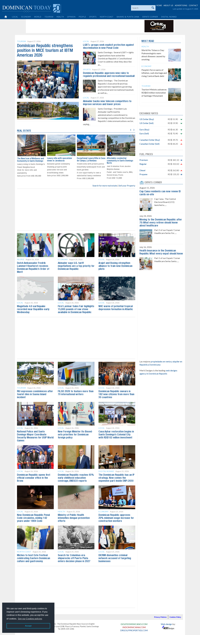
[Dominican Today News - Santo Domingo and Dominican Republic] (31, 8)
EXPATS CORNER (153, 182)
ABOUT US (168, 5)
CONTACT (193, 5)
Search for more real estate (105, 185)
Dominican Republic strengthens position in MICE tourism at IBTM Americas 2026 (45, 50)
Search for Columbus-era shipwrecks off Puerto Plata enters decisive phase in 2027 (74, 558)
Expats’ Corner (150, 16)
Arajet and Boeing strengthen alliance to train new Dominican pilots (115, 266)
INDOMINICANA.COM (134, 627)
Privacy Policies (160, 617)
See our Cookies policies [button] (30, 619)
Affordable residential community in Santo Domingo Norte (120, 160)
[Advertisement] (76, 26)
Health (60, 16)
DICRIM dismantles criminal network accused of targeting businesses (115, 558)
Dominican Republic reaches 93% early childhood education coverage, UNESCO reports (76, 478)
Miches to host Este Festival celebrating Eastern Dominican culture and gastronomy (33, 558)
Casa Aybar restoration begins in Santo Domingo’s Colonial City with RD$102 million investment (116, 434)
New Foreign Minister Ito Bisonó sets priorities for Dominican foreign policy (75, 434)
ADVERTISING (181, 5)
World (37, 16)
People (82, 16)
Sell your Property (127, 185)
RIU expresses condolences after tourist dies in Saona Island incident (35, 394)
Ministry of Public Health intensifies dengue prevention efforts (74, 518)
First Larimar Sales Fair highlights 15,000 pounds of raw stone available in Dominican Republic (76, 309)
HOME (159, 5)
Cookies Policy (175, 617)
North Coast (106, 16)
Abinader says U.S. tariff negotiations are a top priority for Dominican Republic (76, 266)
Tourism (48, 16)
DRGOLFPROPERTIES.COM (134, 630)
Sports (92, 16)
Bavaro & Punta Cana (128, 16)
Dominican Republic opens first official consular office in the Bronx (33, 478)
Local (15, 16)
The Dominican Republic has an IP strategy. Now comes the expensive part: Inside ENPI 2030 (116, 478)
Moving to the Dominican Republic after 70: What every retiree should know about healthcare (160, 223)
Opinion (71, 16)
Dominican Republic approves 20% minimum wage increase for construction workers (116, 518)
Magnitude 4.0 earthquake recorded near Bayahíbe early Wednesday (33, 309)
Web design (166, 624)
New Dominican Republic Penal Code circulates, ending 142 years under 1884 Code (33, 518)
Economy (26, 16)
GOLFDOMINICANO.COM (134, 624)
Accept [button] (28, 626)
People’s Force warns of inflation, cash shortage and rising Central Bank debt (154, 73)
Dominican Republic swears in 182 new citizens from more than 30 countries (116, 394)
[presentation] (130, 129)
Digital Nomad (169, 16)
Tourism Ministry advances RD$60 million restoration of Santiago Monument (154, 92)
